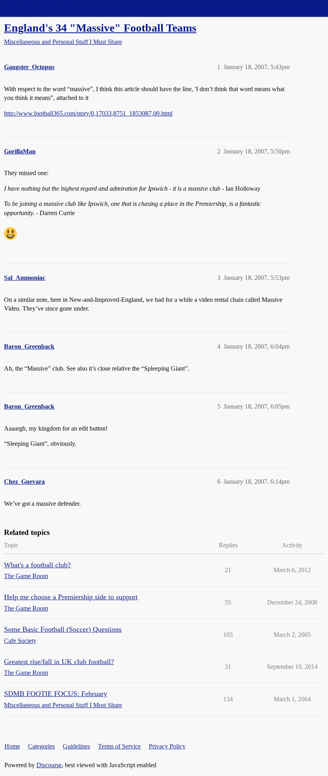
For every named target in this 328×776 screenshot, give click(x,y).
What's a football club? (37, 565)
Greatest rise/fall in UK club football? (59, 662)
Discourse (49, 765)
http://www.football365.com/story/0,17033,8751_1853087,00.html (88, 113)
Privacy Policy (167, 746)
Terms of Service (119, 746)
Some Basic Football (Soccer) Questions (63, 629)
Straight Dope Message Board (42, 8)
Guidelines (76, 746)
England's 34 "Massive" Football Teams (100, 28)
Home (12, 746)
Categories (41, 746)
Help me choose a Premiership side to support (71, 597)
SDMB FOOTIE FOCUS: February (55, 694)
